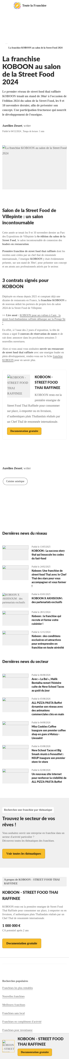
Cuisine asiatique (15, 481)
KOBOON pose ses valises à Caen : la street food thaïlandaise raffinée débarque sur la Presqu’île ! (33, 319)
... (6, 42)
